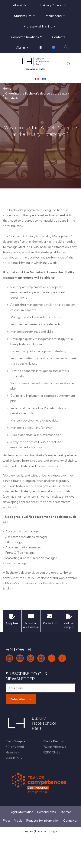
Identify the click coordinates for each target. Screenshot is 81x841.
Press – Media (12, 820)
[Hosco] (62, 658)
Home (7, 88)
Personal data (46, 812)
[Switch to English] (44, 78)
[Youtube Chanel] (20, 658)
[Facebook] (41, 658)
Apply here (12, 623)
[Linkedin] (9, 658)
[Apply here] (12, 616)
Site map (66, 812)
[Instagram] (30, 658)
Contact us (50, 623)
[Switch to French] (40, 47)
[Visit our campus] (68, 616)
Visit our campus (69, 625)
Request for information (43, 820)
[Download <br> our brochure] (31, 616)
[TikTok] (51, 658)
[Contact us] (49, 616)
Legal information (21, 812)
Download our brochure (31, 625)
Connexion (70, 820)
